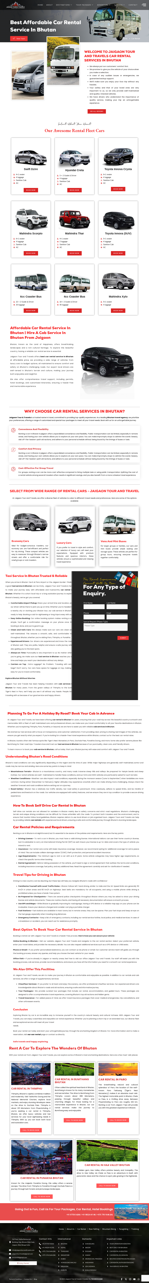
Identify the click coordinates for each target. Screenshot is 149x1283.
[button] (144, 5)
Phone (86, 613)
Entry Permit (24, 1263)
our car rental (34, 1034)
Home (40, 5)
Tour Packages (83, 5)
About (49, 5)
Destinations (63, 5)
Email (109, 613)
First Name (88, 603)
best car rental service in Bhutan (56, 356)
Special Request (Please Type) (96, 621)
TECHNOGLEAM (96, 1279)
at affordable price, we (21, 360)
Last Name (111, 603)
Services (118, 5)
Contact (133, 5)
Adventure (102, 5)
